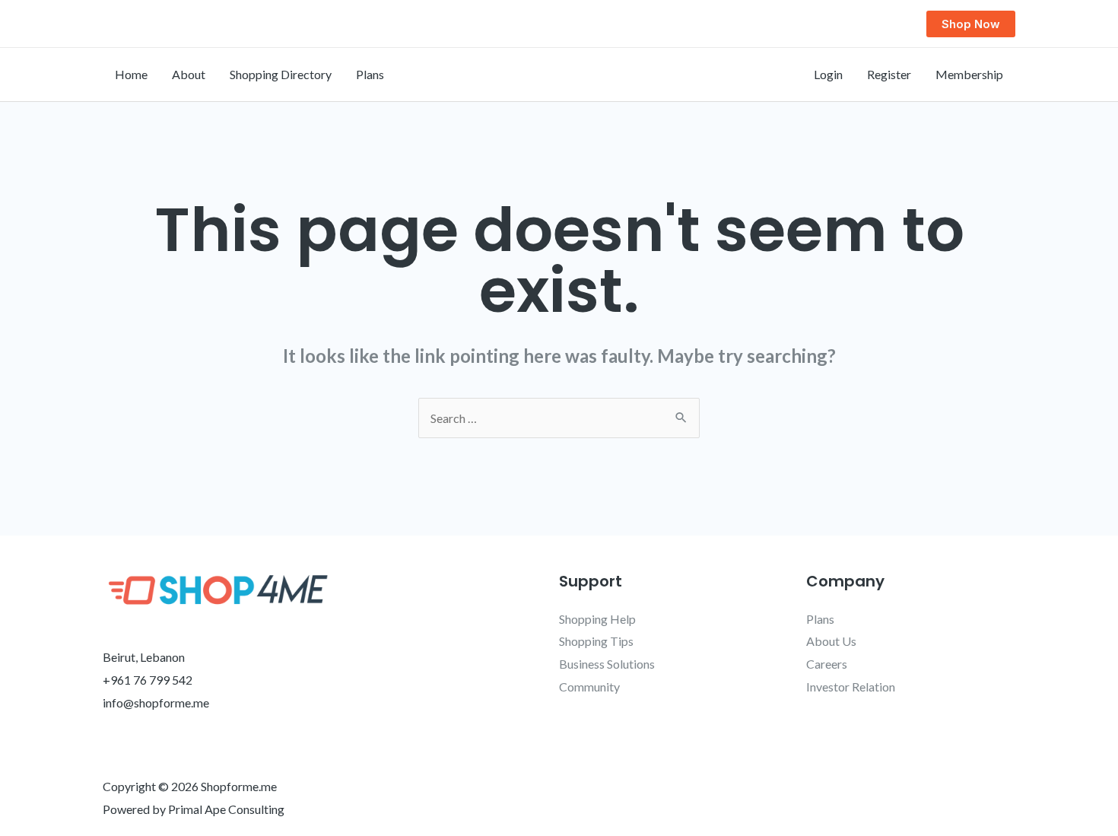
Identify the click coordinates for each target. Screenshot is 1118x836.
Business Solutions (607, 663)
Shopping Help (597, 619)
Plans (370, 74)
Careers (826, 663)
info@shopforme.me (156, 702)
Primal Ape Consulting (226, 809)
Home (131, 74)
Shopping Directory (281, 74)
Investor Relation (850, 686)
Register (889, 74)
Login (828, 74)
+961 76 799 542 (147, 679)
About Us (831, 641)
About (188, 74)
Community (589, 686)
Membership (969, 74)
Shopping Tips (596, 641)
